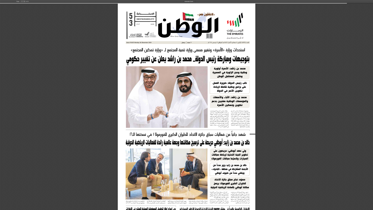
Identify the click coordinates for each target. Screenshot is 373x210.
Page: (18, 1)
